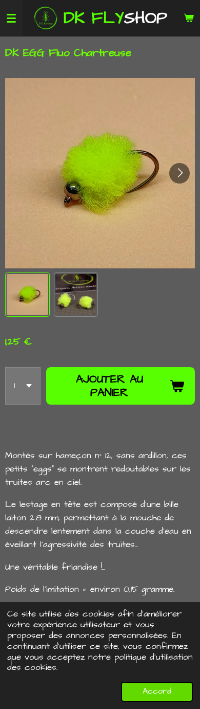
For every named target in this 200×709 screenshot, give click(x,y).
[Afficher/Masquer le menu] (11, 18)
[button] (27, 294)
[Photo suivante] (179, 173)
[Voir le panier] (188, 18)
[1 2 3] (23, 386)
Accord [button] (157, 691)
